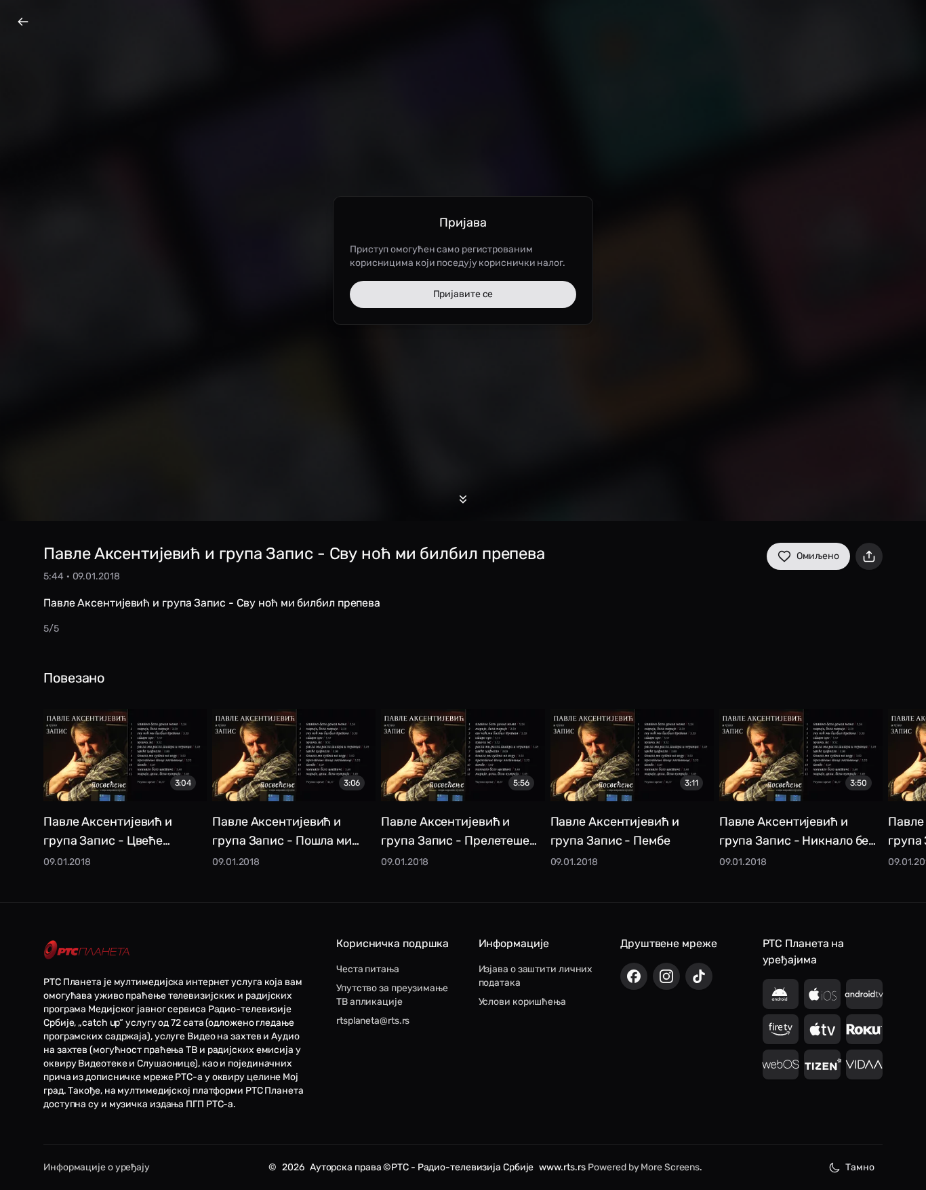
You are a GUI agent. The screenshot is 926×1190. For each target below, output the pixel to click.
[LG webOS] (781, 1064)
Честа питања (367, 969)
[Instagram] (666, 976)
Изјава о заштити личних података (536, 976)
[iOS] (822, 994)
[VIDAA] (864, 1064)
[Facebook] (633, 976)
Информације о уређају (96, 1167)
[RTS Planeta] (86, 950)
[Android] (781, 994)
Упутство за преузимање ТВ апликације (392, 994)
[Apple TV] (822, 1029)
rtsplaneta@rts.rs (372, 1020)
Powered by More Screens (644, 1167)
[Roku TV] (864, 1029)
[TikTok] (698, 976)
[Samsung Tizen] (822, 1064)
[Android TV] (864, 994)
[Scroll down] (463, 499)
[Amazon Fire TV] (781, 1029)
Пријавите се (463, 294)
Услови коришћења (522, 1001)
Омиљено (818, 556)
